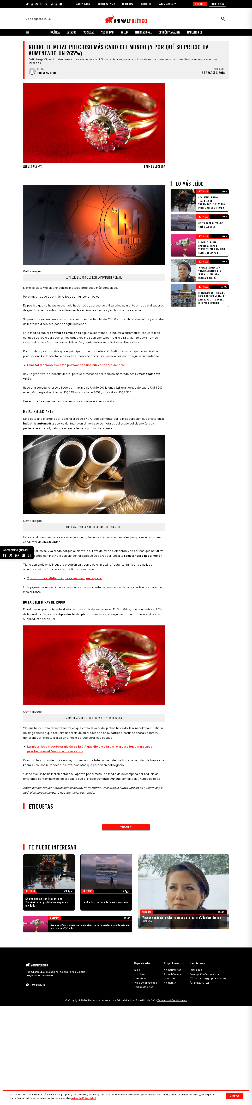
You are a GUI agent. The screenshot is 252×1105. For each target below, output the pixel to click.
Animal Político (172, 969)
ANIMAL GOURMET (167, 4)
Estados (71, 32)
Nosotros (139, 974)
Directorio (140, 978)
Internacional (143, 32)
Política (55, 32)
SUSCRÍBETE (200, 4)
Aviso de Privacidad (83, 1098)
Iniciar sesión (217, 4)
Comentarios (126, 827)
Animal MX (170, 982)
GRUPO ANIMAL (83, 4)
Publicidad (196, 969)
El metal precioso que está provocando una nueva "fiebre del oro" (76, 365)
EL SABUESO (128, 4)
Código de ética (143, 987)
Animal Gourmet (173, 974)
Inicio (137, 969)
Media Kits (38, 984)
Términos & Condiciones (172, 1000)
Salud (124, 32)
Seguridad (107, 32)
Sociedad (88, 32)
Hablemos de (194, 32)
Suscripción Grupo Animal (205, 974)
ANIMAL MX (146, 4)
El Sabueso (170, 978)
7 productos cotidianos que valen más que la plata (64, 578)
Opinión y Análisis (169, 32)
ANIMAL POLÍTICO (106, 4)
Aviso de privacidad (145, 982)
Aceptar (234, 1096)
